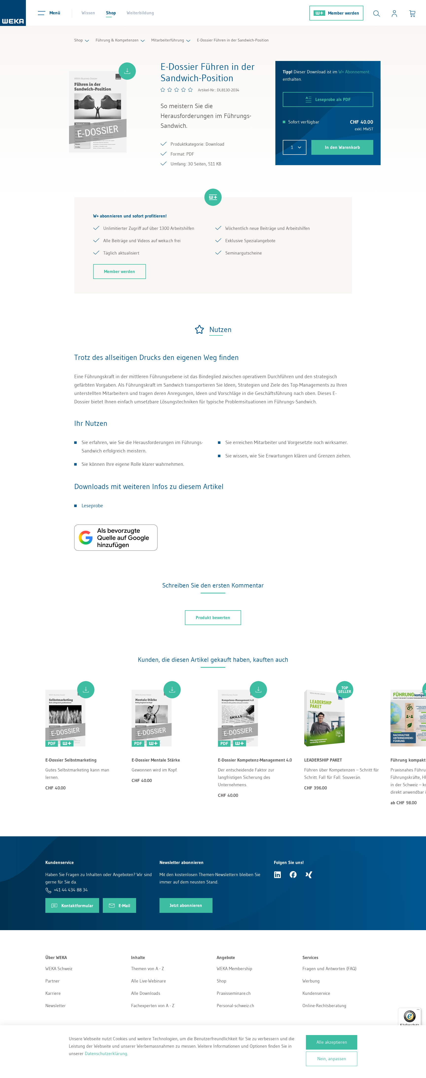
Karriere (53, 993)
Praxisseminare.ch (234, 993)
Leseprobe (92, 506)
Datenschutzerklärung (106, 1053)
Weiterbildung (140, 13)
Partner (52, 981)
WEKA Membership (234, 968)
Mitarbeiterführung (167, 40)
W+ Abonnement (353, 72)
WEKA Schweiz (58, 968)
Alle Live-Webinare (148, 981)
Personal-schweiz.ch (235, 1005)
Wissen (88, 13)
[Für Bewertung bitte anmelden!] (176, 89)
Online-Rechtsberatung (324, 1005)
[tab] (213, 329)
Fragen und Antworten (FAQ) (329, 968)
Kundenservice (316, 993)
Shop (111, 13)
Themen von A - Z (147, 968)
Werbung (311, 981)
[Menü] (418, 1011)
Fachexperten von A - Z (152, 1005)
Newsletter (55, 1005)
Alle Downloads (145, 993)
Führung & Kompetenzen (117, 40)
